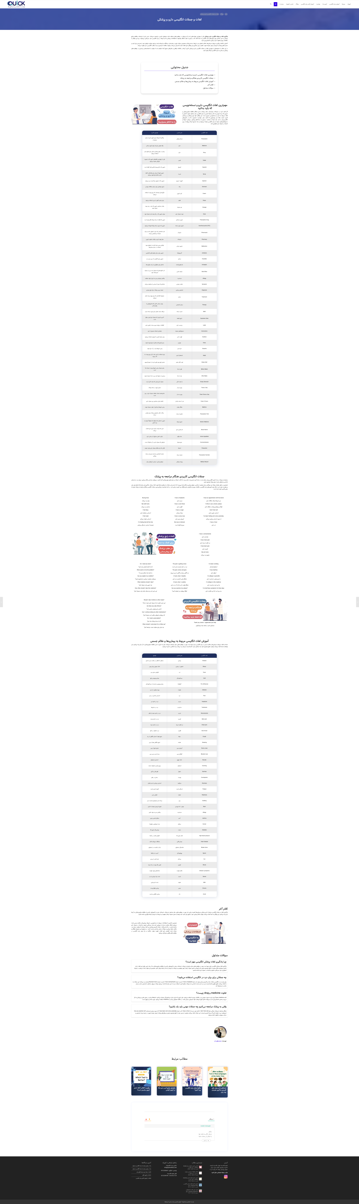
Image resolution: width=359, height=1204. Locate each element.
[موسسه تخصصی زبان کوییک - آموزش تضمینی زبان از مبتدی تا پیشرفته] (16, 4)
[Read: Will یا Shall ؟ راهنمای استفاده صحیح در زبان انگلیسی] (200, 1173)
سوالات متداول (208, 88)
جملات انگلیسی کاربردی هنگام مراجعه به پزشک (196, 78)
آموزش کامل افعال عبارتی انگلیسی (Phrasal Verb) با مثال (191, 1185)
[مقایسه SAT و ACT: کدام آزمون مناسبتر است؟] (141, 1076)
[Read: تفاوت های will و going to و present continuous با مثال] (200, 1191)
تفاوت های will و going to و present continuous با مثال (192, 1191)
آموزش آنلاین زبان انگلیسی (141, 1178)
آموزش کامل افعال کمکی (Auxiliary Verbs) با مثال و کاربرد (190, 1179)
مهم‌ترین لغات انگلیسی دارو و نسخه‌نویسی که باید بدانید (193, 74)
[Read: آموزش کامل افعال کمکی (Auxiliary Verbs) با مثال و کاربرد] (200, 1179)
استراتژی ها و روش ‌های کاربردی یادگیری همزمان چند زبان (219, 1090)
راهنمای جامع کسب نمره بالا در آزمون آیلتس (166, 1089)
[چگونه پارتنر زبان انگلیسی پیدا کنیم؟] (192, 1076)
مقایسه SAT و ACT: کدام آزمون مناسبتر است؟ (142, 1089)
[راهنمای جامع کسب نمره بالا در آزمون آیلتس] (167, 1076)
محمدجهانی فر (218, 1041)
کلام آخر (210, 84)
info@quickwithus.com (170, 1168)
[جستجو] (271, 4)
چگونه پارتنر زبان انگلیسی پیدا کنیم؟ (193, 1089)
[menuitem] (349, 4)
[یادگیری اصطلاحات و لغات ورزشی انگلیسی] (357, 602)
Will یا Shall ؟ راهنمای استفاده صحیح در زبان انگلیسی (191, 1173)
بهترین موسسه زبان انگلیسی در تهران (140, 1166)
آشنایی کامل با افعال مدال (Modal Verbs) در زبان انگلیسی (190, 1167)
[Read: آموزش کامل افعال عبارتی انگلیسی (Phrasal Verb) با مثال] (200, 1185)
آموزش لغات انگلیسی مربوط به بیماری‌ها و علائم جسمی (194, 81)
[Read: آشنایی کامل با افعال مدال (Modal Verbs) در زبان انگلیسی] (200, 1167)
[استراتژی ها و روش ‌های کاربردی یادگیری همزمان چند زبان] (218, 1076)
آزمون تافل (144, 1175)
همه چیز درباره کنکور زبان (142, 1172)
